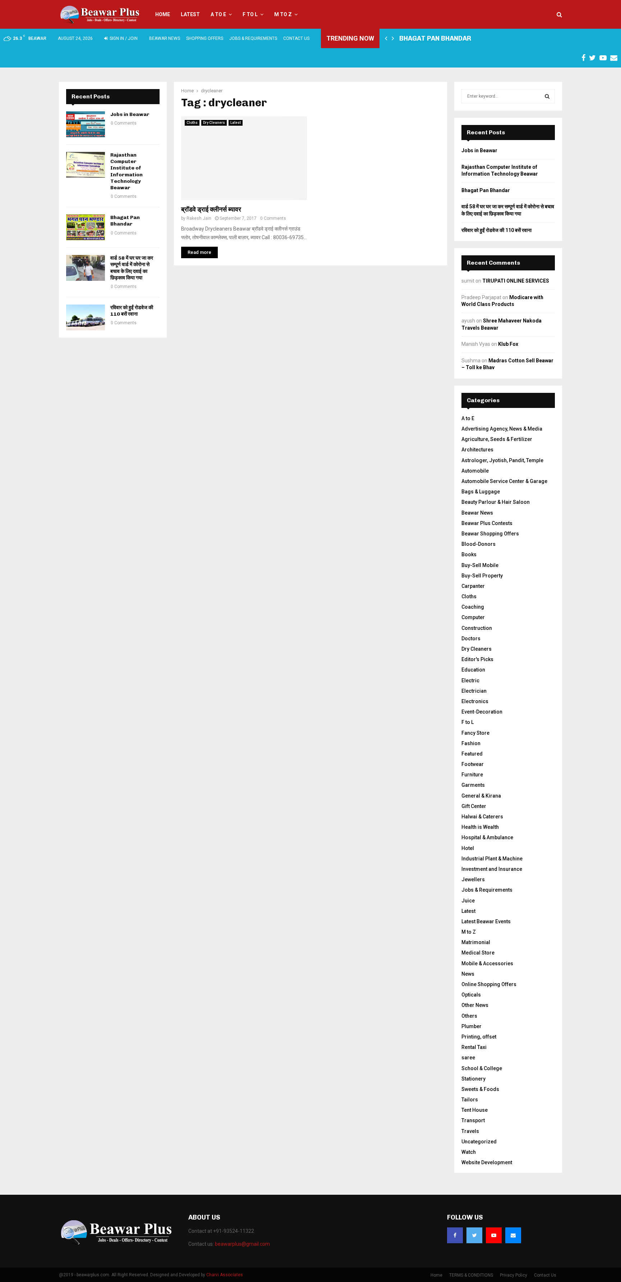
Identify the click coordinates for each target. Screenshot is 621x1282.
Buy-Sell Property (482, 576)
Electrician (474, 691)
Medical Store (477, 953)
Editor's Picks (477, 659)
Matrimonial (475, 942)
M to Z (283, 14)
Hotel (467, 848)
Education (473, 670)
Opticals (471, 995)
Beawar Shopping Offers (490, 534)
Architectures (477, 449)
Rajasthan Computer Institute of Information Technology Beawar (126, 171)
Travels (470, 1131)
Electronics (474, 701)
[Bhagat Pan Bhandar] (85, 227)
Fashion (470, 743)
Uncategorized (479, 1141)
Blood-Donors (478, 544)
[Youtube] (494, 1235)
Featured (472, 754)
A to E (218, 14)
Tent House (474, 1110)
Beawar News (164, 38)
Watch (468, 1152)
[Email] (513, 1235)
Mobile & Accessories (487, 963)
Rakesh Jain (199, 218)
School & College (481, 1068)
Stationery (473, 1079)
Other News (474, 1005)
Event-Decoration (481, 712)
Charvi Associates (224, 1274)
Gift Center (473, 806)
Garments (473, 785)
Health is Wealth (480, 827)
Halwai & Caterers (482, 816)
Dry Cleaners (214, 123)
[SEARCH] (547, 96)
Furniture (472, 774)
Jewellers (473, 879)
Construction (476, 628)
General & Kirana (481, 796)
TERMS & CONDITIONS (471, 1275)
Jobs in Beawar (130, 114)
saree (468, 1057)
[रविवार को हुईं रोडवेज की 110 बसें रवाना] (85, 317)
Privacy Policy (513, 1275)
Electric (470, 680)
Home (162, 14)
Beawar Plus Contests (486, 523)
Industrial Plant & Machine (492, 858)
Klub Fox (508, 344)
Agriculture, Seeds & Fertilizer (496, 439)
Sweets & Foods (480, 1089)
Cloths (192, 123)
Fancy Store (475, 733)
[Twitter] (474, 1235)
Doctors (470, 638)
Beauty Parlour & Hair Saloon (495, 502)
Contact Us (296, 38)
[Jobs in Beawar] (85, 124)
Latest (190, 14)
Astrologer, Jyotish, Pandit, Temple (502, 460)
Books (469, 554)
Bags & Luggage (480, 491)
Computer (473, 617)
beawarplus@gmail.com (242, 1244)
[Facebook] (455, 1235)
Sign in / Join (123, 38)
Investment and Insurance (491, 869)
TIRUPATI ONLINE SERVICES (515, 281)
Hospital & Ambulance (487, 837)
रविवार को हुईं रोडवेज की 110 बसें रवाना (131, 311)
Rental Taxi (474, 1047)
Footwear (472, 764)
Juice (468, 901)
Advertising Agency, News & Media (501, 429)
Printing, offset (478, 1037)
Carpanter (473, 586)
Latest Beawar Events (486, 921)
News (467, 974)
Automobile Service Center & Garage (504, 481)
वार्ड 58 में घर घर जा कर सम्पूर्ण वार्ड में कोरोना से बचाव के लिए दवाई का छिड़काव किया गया (131, 268)
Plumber (471, 1026)
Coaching (472, 607)
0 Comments (273, 218)
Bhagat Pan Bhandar (435, 38)
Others (469, 1016)
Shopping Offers (204, 38)
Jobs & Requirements (253, 38)
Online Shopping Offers (488, 984)
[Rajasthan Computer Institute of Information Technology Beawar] (85, 165)
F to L (250, 14)
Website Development (486, 1162)
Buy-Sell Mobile (479, 565)
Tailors (469, 1099)
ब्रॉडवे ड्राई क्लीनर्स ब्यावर (211, 209)
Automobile (475, 471)
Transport (473, 1120)
